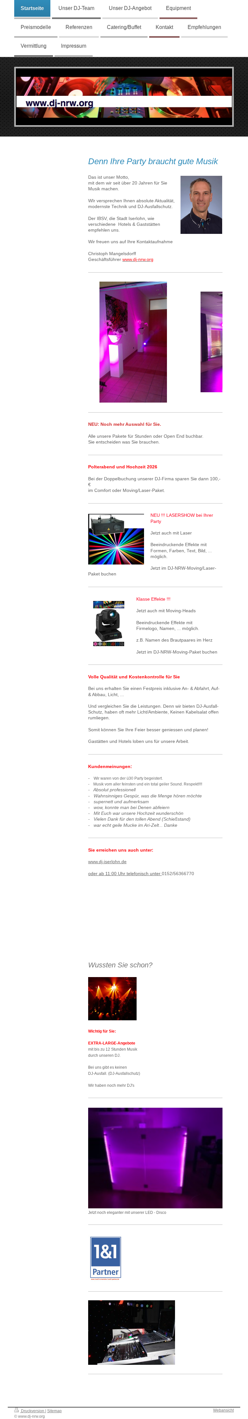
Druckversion (32, 1411)
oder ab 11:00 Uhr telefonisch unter (125, 873)
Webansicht (223, 1410)
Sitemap (54, 1411)
